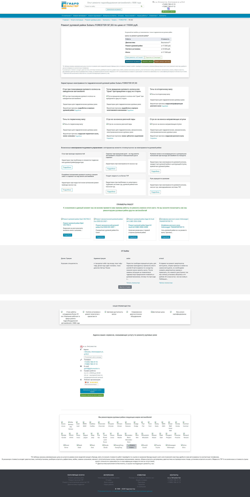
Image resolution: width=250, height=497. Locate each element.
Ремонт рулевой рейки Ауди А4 (140, 226)
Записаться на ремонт (114, 9)
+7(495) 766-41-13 (168, 4)
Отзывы (121, 16)
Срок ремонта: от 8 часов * (134, 57)
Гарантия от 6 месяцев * (153, 57)
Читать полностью (133, 283)
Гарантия (141, 484)
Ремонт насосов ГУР (76, 480)
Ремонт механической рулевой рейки (107, 226)
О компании (66, 16)
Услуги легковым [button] (80, 16)
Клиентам (153, 16)
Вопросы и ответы (109, 16)
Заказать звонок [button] (147, 61)
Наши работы (142, 16)
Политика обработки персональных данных (136, 491)
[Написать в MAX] (168, 9)
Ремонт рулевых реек (76, 478)
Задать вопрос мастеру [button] (162, 61)
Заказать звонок (169, 11)
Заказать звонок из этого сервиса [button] (92, 395)
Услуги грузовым (94, 16)
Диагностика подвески (76, 484)
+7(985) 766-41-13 (168, 6)
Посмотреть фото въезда (93, 357)
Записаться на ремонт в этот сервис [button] (92, 391)
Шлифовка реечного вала (172, 226)
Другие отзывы (125, 287)
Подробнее (78, 110)
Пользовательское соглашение (109, 491)
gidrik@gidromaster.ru (92, 368)
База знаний (129, 16)
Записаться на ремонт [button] (133, 61)
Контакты (162, 16)
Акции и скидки (141, 480)
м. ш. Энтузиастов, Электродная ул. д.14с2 (169, 2)
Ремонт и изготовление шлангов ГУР (75, 482)
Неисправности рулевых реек (108, 478)
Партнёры (141, 482)
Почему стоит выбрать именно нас (141, 478)
